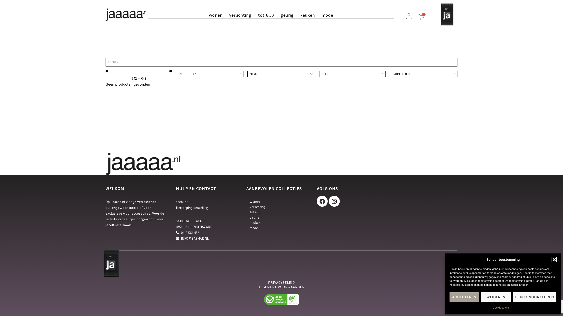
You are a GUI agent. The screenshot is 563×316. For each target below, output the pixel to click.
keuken (307, 15)
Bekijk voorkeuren (534, 297)
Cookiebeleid (501, 307)
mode (327, 15)
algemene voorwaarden (281, 287)
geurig (287, 15)
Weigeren (495, 297)
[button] (554, 259)
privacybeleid (281, 282)
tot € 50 (266, 15)
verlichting (240, 15)
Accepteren (464, 297)
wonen (216, 15)
